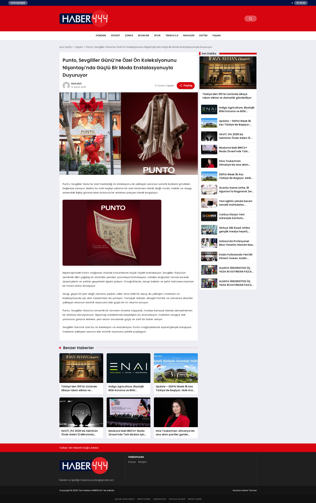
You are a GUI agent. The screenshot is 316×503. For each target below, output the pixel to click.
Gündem (101, 35)
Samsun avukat (177, 499)
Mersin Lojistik (194, 499)
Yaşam (216, 35)
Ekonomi (143, 35)
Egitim (203, 35)
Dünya (129, 35)
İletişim (142, 462)
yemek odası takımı (124, 499)
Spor (157, 35)
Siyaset (115, 35)
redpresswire (159, 499)
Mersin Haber (143, 499)
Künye (132, 462)
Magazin (188, 35)
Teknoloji (171, 35)
